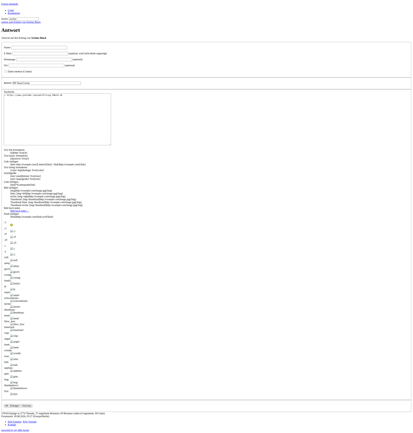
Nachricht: (9, 91)
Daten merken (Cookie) (20, 71)
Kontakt (12, 424)
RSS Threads (29, 421)
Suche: (4, 18)
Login (11, 10)
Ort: (6, 65)
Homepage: (10, 59)
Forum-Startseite (9, 4)
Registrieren (14, 13)
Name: (7, 47)
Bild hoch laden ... (19, 211)
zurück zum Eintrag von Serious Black (21, 22)
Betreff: (8, 83)
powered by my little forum (15, 430)
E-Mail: (8, 53)
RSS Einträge (15, 421)
